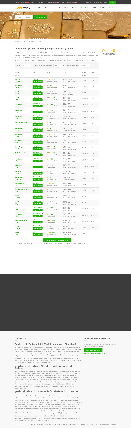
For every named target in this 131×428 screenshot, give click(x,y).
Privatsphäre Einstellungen (102, 424)
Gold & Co (36, 79)
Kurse (95, 7)
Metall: (18, 65)
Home (39, 7)
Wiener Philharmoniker (37, 424)
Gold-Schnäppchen (62, 424)
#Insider (111, 7)
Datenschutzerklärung (87, 424)
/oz (22, 2)
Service (102, 7)
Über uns (88, 2)
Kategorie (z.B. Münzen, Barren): (43, 65)
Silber (53, 7)
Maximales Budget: (73, 65)
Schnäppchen (85, 7)
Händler (75, 7)
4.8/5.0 (52, 153)
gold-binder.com (37, 152)
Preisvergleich (40, 17)
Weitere (63, 7)
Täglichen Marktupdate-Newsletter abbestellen (96, 353)
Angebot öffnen (38, 81)
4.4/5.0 (52, 79)
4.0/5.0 (50, 85)
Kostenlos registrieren (100, 2)
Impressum (113, 424)
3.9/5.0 (52, 98)
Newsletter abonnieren (93, 350)
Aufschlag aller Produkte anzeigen (57, 240)
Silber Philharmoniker (50, 424)
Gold (45, 7)
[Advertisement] (82, 25)
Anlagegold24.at (38, 85)
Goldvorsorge (37, 97)
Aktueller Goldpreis (74, 424)
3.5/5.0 (50, 110)
